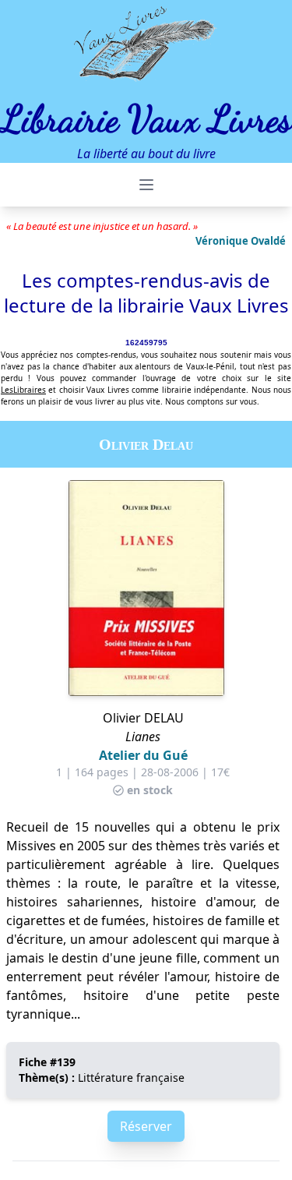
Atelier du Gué (143, 755)
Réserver (146, 1126)
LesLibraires (23, 389)
